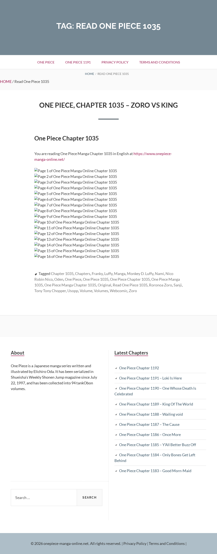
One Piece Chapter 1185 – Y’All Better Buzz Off (157, 444)
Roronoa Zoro (160, 285)
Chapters (82, 273)
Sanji (178, 285)
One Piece (73, 279)
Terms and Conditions (159, 62)
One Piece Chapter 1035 (130, 279)
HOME (6, 81)
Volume (86, 290)
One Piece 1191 (78, 62)
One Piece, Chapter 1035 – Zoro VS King (108, 105)
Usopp (72, 290)
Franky (97, 273)
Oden (58, 279)
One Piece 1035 (95, 279)
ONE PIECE (45, 62)
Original (104, 285)
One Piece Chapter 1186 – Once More (150, 434)
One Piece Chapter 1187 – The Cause (149, 424)
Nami (159, 273)
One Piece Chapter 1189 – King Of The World (156, 404)
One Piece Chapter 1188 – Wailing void (151, 414)
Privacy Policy (115, 62)
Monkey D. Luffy (140, 273)
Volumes (101, 290)
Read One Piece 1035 (130, 285)
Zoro (133, 290)
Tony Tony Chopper (50, 290)
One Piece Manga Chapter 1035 (70, 285)
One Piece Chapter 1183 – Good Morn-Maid (155, 470)
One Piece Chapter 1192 (139, 368)
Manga (119, 273)
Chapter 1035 (62, 273)
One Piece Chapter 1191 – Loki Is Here (150, 378)
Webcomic (118, 290)
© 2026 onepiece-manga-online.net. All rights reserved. (76, 543)
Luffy (108, 273)
